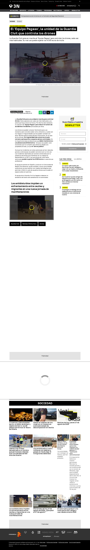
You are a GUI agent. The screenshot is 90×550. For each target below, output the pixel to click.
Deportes (23, 10)
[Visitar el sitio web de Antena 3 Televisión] (26, 532)
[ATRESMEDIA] (15, 534)
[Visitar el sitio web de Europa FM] (69, 532)
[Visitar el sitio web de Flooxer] (56, 536)
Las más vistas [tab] (65, 159)
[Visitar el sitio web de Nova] (45, 532)
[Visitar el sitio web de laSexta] (32, 532)
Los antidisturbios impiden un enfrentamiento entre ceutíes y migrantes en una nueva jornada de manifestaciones (30, 187)
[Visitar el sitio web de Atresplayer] (48, 536)
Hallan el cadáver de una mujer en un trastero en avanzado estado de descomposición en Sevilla (43, 425)
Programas (48, 10)
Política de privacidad (51, 542)
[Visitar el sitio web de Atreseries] (57, 532)
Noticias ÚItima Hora (29, 224)
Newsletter (76, 10)
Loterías (31, 10)
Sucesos (19, 21)
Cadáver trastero (67, 1)
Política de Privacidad (78, 144)
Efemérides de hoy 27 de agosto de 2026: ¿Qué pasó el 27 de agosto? (43, 510)
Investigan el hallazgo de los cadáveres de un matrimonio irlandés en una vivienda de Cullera (71, 192)
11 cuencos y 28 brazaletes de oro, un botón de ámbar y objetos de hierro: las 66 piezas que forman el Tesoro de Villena (20, 426)
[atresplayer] (71, 6)
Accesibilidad (43, 545)
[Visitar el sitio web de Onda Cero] (63, 532)
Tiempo (39, 10)
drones (42, 224)
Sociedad (45, 403)
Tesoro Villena (44, 1)
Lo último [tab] (77, 159)
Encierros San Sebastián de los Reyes (21, 1)
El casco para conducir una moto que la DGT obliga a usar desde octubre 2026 (67, 510)
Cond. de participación (75, 542)
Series (66, 10)
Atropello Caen (58, 1)
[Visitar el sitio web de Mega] (51, 532)
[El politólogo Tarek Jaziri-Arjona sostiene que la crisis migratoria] (75, 437)
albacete (65, 163)
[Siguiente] (79, 1)
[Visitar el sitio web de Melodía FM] (75, 532)
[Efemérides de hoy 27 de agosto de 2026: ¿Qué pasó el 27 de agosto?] (45, 501)
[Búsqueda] (79, 6)
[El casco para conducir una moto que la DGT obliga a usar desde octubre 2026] (69, 501)
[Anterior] (10, 1)
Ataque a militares (35, 1)
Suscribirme (72, 148)
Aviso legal (42, 542)
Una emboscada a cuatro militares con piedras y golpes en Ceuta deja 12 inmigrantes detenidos (42, 451)
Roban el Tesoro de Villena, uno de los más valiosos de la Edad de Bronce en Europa (62, 445)
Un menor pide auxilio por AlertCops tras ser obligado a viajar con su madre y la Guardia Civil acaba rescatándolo (72, 168)
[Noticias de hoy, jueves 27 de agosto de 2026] (69, 414)
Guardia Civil (15, 224)
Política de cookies (63, 542)
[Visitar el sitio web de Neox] (39, 532)
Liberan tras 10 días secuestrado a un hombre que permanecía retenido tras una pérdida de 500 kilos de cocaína (19, 452)
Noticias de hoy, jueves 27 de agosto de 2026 (68, 423)
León (64, 174)
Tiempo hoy (51, 1)
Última (61, 5)
